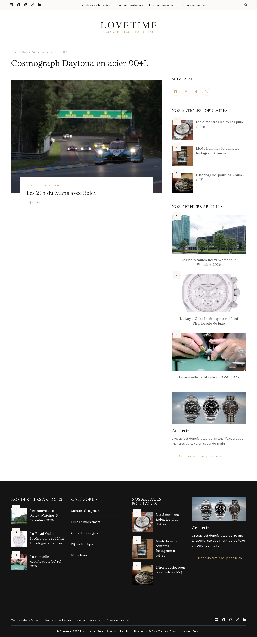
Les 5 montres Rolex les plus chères (167, 519)
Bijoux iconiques (194, 5)
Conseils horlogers (130, 5)
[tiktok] (196, 92)
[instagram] (186, 92)
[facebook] (176, 92)
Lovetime (86, 631)
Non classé (79, 555)
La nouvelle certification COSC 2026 (209, 377)
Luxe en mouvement (163, 5)
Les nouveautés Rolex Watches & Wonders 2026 (44, 515)
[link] (206, 92)
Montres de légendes (96, 5)
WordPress (193, 631)
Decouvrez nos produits (200, 456)
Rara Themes (160, 631)
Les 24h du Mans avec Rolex (62, 193)
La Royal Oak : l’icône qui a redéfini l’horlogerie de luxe (47, 538)
